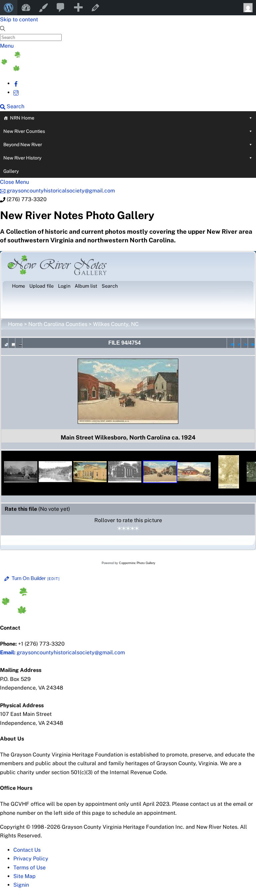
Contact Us (27, 850)
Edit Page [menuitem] (95, 7)
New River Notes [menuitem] (26, 7)
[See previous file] (237, 343)
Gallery (11, 171)
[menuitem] (8, 7)
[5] (137, 528)
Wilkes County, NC (116, 324)
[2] (124, 528)
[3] (128, 528)
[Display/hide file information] (11, 343)
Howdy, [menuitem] (247, 7)
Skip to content (19, 19)
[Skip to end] (251, 343)
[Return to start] (230, 343)
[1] (119, 528)
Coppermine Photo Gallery (137, 563)
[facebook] (16, 83)
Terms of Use (29, 867)
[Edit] (53, 579)
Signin (21, 885)
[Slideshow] (18, 343)
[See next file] (244, 343)
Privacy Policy (30, 858)
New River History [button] (22, 157)
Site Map (24, 876)
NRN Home (22, 118)
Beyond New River (22, 144)
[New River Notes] (50, 69)
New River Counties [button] (24, 131)
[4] (132, 528)
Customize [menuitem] (43, 7)
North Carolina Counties (57, 324)
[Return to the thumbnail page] (4, 343)
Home (15, 324)
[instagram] (16, 92)
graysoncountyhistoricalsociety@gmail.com (62, 652)
